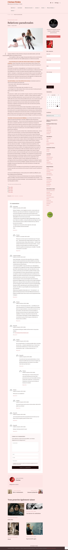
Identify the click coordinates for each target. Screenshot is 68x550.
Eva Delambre (48, 184)
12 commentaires (5, 55)
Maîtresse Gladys (49, 193)
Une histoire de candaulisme (33, 513)
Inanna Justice (48, 195)
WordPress (45, 548)
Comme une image (49, 163)
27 (53, 106)
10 (47, 102)
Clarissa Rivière (14, 2)
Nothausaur (48, 133)
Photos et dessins (50, 7)
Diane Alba (48, 192)
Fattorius (47, 168)
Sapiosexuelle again (31, 539)
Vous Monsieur (48, 130)
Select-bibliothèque (49, 174)
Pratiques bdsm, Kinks (12, 19)
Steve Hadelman (49, 179)
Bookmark (48, 144)
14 (55, 102)
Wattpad (47, 149)
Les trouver (20, 7)
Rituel (9, 539)
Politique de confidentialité (51, 548)
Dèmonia (47, 125)
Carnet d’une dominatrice (50, 190)
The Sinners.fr (48, 128)
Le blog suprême (49, 173)
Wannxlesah (48, 203)
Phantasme (48, 182)
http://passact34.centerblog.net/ (21, 332)
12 (51, 102)
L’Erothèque (48, 171)
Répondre (15, 230)
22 (57, 104)
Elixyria (47, 141)
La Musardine (48, 138)
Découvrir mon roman (53, 36)
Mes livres (13, 7)
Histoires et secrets (28, 7)
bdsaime (47, 198)
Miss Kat (47, 160)
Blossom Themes (35, 548)
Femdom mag (48, 200)
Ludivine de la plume (49, 157)
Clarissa (12, 10)
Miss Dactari (48, 155)
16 (59, 102)
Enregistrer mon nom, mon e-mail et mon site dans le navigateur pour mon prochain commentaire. (25, 464)
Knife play (10, 519)
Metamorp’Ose (48, 127)
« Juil (48, 94)
